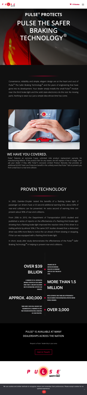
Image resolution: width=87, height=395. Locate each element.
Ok (44, 392)
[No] (84, 389)
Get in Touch (43, 352)
